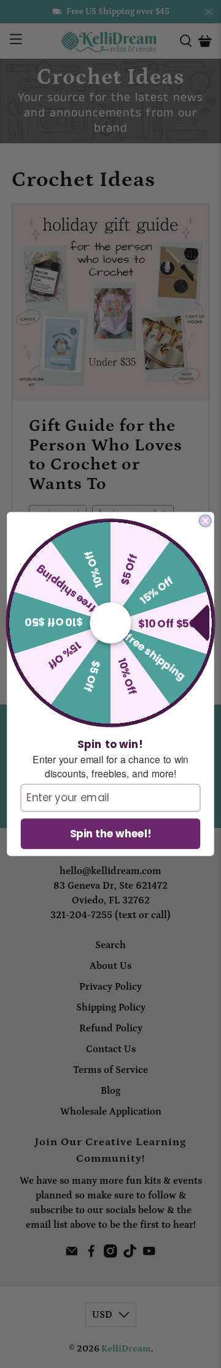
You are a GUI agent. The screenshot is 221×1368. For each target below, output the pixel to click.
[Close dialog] (206, 521)
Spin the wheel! (111, 833)
